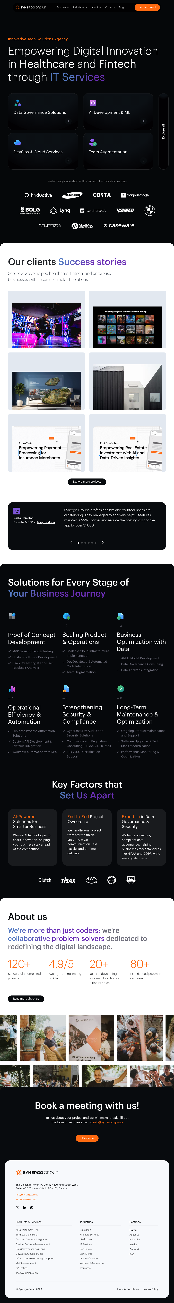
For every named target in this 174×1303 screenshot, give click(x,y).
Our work (110, 7)
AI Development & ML (27, 1230)
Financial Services (89, 1235)
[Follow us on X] (19, 1209)
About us (96, 7)
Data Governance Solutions (30, 1249)
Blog (121, 7)
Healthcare (86, 1239)
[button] (102, 542)
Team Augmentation (27, 1273)
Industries (78, 7)
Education (85, 1230)
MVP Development (26, 1263)
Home (132, 1230)
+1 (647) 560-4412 (26, 1200)
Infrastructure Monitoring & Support (35, 1259)
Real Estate (86, 1249)
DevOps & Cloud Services (29, 1254)
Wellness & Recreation (92, 1263)
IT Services (86, 1244)
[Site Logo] (30, 7)
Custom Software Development (33, 1244)
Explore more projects (87, 481)
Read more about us (26, 998)
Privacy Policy (150, 1289)
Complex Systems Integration (32, 1239)
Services (61, 7)
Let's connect (87, 1138)
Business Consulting (27, 1235)
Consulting (86, 1254)
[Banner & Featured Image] (46, 325)
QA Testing (22, 1268)
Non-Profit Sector (89, 1259)
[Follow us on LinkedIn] (26, 1209)
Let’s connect (147, 7)
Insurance (85, 1268)
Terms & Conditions (128, 1289)
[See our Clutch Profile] (32, 1209)
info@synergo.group (27, 1195)
